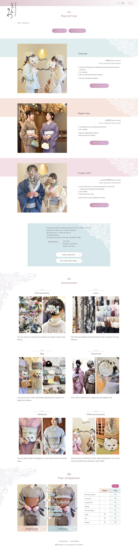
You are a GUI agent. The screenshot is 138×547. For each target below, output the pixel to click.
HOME (19, 23)
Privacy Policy (63, 541)
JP (118, 3)
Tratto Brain (79, 545)
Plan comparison (77, 30)
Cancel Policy (75, 541)
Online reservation (68, 254)
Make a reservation (99, 85)
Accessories (59, 30)
